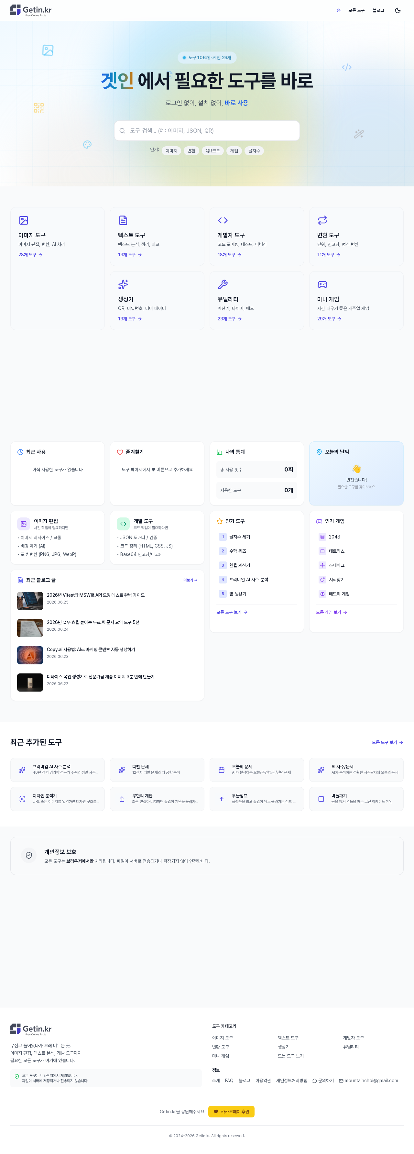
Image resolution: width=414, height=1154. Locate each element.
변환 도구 (220, 1046)
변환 (191, 150)
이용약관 (263, 1080)
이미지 (171, 150)
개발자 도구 (353, 1037)
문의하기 (326, 1080)
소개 (216, 1080)
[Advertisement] (207, 385)
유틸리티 (351, 1046)
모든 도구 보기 (229, 612)
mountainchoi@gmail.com (371, 1080)
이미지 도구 (222, 1037)
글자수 (254, 150)
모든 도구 (356, 10)
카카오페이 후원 (235, 1111)
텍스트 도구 (288, 1037)
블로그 (378, 10)
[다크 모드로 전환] (398, 10)
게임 (234, 150)
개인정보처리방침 (291, 1080)
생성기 (283, 1046)
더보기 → (190, 580)
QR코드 (213, 150)
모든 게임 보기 (328, 612)
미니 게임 (220, 1056)
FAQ (229, 1080)
